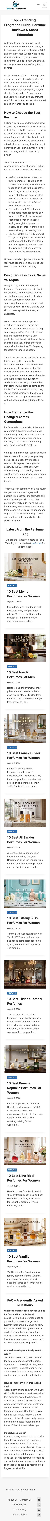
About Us (12, 1499)
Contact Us (26, 1499)
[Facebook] (39, 1499)
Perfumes (12, 586)
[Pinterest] (39, 1510)
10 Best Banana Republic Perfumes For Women (24, 1087)
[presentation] (25, 567)
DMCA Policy (19, 1509)
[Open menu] (38, 5)
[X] (39, 1505)
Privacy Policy (20, 1514)
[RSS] (39, 1515)
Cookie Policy (19, 1504)
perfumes (36, 543)
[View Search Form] (44, 5)
